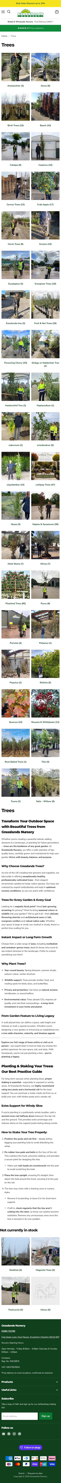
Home (4, 36)
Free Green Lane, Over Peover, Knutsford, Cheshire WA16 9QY (30, 1337)
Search (21, 1473)
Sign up (46, 1416)
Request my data (35, 1473)
